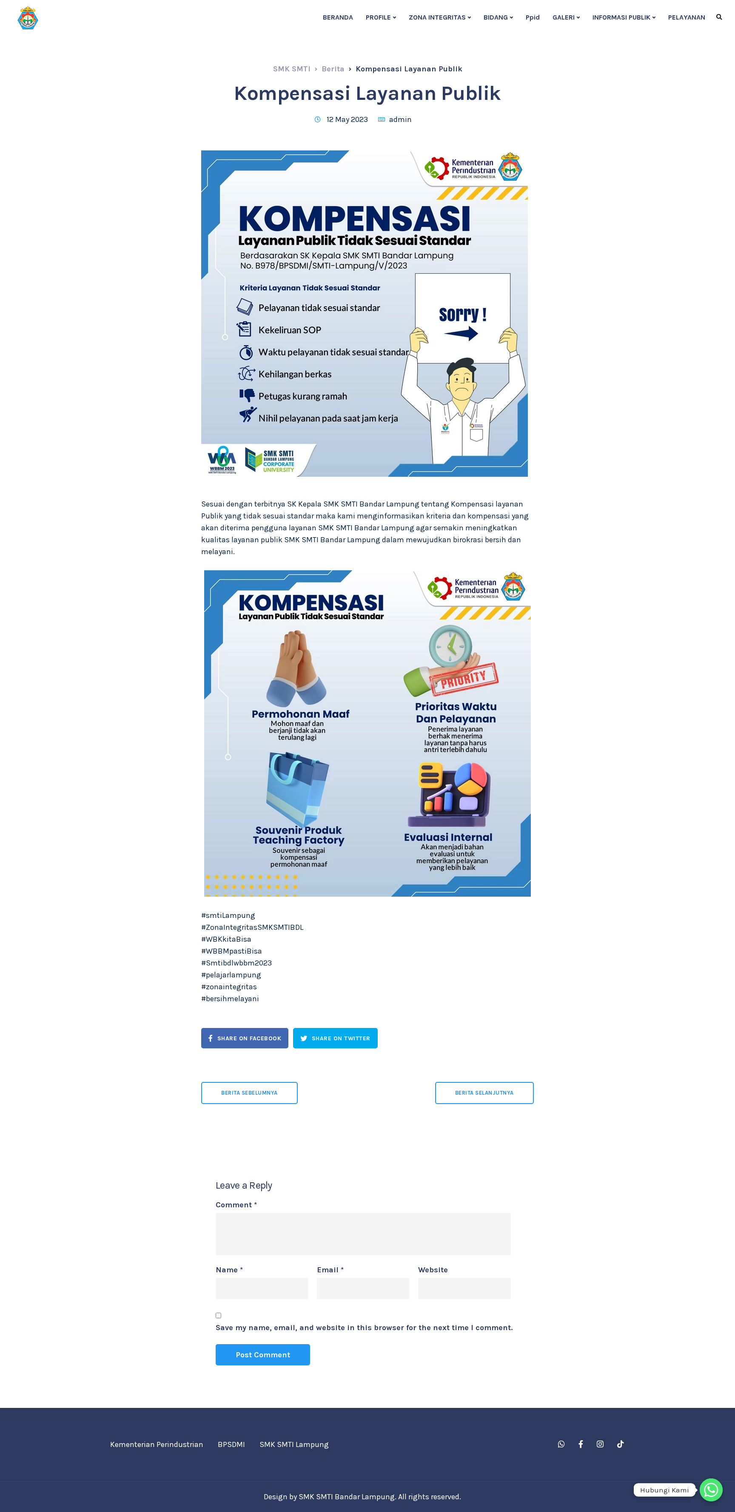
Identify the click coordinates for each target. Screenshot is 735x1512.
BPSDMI (231, 1444)
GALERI (564, 17)
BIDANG (496, 17)
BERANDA (338, 17)
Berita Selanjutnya (484, 1093)
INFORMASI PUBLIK (621, 17)
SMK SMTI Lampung (294, 1444)
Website (433, 1270)
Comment (236, 1205)
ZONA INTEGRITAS (437, 17)
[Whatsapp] (711, 1489)
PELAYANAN (686, 17)
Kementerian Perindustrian (156, 1444)
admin (400, 119)
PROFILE (378, 17)
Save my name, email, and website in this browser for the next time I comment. (364, 1327)
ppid (533, 17)
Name (229, 1270)
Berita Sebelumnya (249, 1093)
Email (330, 1270)
